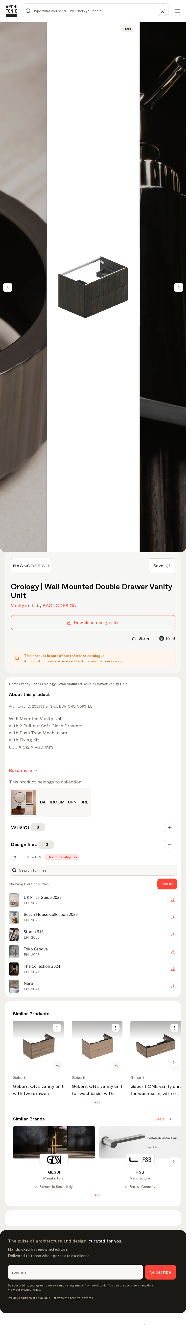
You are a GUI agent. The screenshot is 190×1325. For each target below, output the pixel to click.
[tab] (15, 857)
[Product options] (57, 1028)
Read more (20, 770)
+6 (58, 1065)
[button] (95, 1102)
